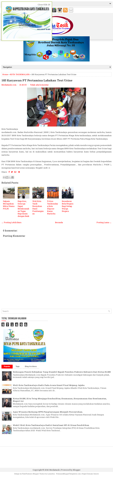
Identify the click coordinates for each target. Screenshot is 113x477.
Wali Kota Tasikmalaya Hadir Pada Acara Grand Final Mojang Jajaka (48, 385)
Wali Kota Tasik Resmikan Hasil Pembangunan (38, 207)
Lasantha (51, 474)
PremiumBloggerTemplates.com (68, 474)
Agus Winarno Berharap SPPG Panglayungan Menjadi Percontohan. (48, 412)
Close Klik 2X (44, 4)
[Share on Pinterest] (19, 172)
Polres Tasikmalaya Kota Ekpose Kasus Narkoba (52, 207)
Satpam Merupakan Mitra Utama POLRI (8, 205)
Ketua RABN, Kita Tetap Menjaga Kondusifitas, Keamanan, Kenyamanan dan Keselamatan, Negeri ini (60, 399)
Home (5, 74)
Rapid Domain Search (90, 474)
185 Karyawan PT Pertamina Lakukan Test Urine (36, 80)
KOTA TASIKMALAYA (20, 74)
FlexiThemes (27, 474)
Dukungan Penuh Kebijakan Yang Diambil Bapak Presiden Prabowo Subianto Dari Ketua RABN (62, 372)
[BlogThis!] (7, 177)
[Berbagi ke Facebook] (12, 177)
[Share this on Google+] (16, 172)
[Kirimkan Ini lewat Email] (4, 177)
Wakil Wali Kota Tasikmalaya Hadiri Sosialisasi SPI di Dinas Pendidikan (51, 425)
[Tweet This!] (12, 172)
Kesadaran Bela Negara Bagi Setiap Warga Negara (67, 206)
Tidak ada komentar (39, 84)
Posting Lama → (104, 222)
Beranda (59, 222)
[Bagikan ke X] (9, 177)
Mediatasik (54, 470)
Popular (7, 366)
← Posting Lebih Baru (11, 222)
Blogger (76, 470)
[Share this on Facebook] (9, 172)
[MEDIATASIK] (56, 60)
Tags (18, 366)
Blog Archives (31, 366)
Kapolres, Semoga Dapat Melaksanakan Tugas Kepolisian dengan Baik (23, 208)
